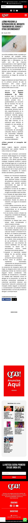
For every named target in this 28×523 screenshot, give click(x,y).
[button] (6, 299)
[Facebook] (11, 10)
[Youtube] (17, 10)
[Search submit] (25, 6)
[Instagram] (14, 10)
